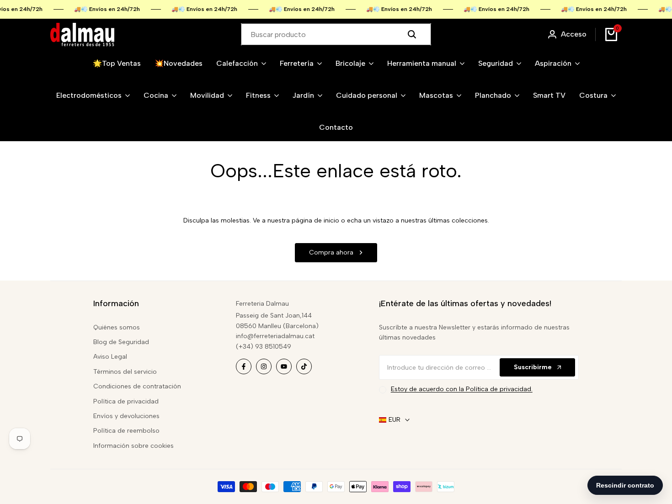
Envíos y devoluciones (126, 416)
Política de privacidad (126, 401)
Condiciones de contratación (137, 386)
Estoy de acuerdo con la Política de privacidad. (462, 389)
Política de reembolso (126, 431)
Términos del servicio (125, 372)
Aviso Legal (110, 357)
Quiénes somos (116, 327)
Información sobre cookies (133, 446)
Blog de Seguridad (121, 342)
